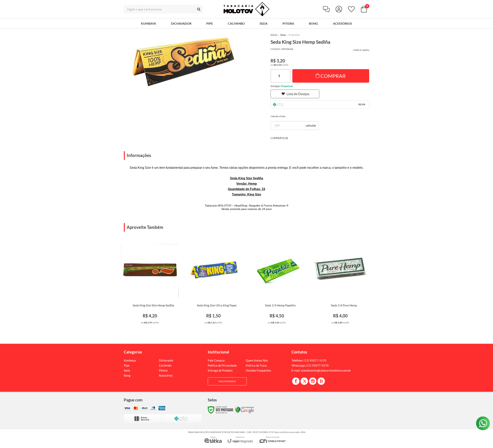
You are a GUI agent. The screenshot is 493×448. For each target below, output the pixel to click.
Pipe (126, 365)
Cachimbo (165, 365)
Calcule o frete (278, 116)
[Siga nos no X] (304, 381)
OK (311, 125)
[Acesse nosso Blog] (321, 381)
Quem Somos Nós (257, 360)
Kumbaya (130, 360)
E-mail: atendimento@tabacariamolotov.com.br (321, 370)
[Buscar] (199, 9)
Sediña (365, 50)
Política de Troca (256, 365)
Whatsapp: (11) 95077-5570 (310, 365)
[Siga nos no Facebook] (296, 381)
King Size (294, 34)
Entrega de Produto (220, 370)
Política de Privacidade (222, 365)
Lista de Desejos (298, 94)
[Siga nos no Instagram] (313, 381)
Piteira (163, 370)
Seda (283, 34)
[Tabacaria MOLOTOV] (246, 9)
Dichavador (166, 360)
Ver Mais (156, 322)
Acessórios (166, 375)
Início (274, 34)
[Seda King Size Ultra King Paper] (213, 282)
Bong (127, 375)
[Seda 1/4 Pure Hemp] (340, 282)
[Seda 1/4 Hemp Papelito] (277, 282)
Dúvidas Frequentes (258, 370)
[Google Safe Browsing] (244, 409)
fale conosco (227, 381)
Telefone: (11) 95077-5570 (309, 360)
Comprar (333, 76)
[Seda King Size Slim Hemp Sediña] (150, 282)
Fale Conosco (216, 360)
